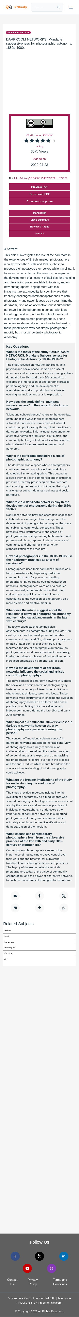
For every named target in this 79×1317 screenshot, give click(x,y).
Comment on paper (40, 201)
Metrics (39, 233)
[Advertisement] (39, 88)
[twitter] (39, 1256)
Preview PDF (39, 186)
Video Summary (40, 219)
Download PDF (40, 194)
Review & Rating (39, 226)
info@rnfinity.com (51, 1302)
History (7, 930)
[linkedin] (63, 1256)
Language (9, 942)
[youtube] (27, 1268)
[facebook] (15, 1256)
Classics (8, 953)
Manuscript (39, 212)
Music (7, 936)
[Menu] (70, 7)
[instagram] (51, 1268)
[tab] (39, 201)
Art (5, 959)
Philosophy (9, 947)
